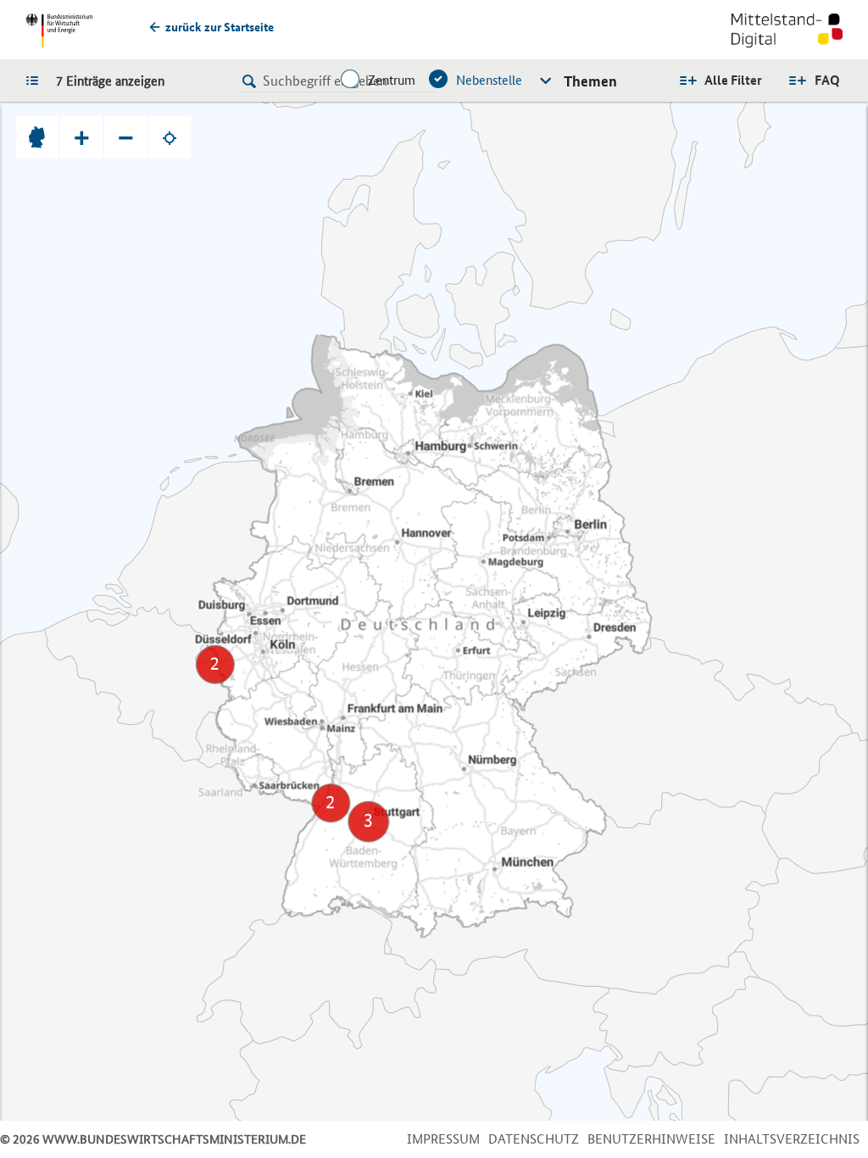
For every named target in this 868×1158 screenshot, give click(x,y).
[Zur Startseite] (787, 32)
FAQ (827, 80)
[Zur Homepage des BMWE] (58, 30)
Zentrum (391, 80)
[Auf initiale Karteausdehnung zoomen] (37, 137)
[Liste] (36, 79)
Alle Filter (733, 80)
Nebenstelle (489, 80)
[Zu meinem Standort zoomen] (169, 137)
